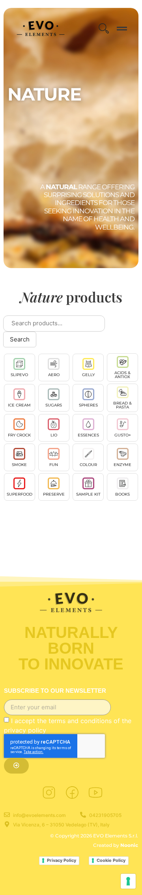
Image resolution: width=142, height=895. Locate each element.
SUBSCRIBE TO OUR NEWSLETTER (55, 691)
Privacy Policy (61, 860)
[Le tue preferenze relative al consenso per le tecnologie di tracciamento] (128, 881)
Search (20, 339)
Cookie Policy (111, 860)
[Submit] (16, 766)
